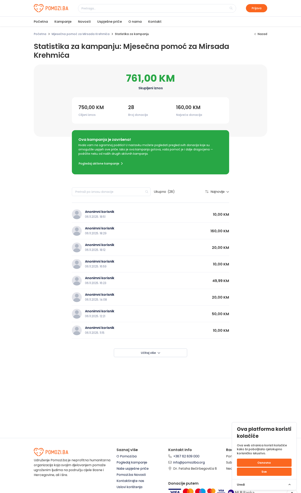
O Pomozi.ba (127, 456)
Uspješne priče (109, 21)
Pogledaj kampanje (132, 462)
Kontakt (155, 21)
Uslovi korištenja (129, 487)
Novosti (84, 21)
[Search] (231, 8)
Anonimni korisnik (99, 211)
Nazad (262, 34)
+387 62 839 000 (186, 456)
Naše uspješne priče (133, 468)
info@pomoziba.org (189, 462)
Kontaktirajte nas (130, 480)
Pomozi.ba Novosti (131, 474)
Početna (41, 21)
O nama (135, 21)
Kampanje (62, 21)
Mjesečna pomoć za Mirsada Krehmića (81, 34)
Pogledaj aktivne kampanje (99, 163)
